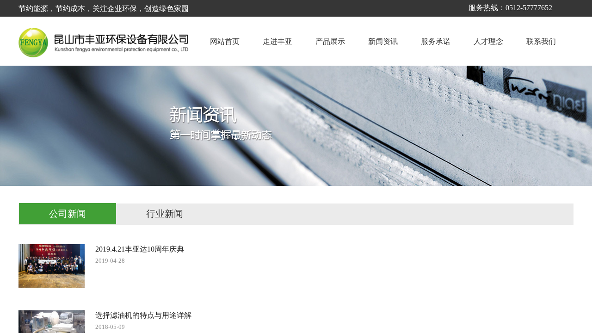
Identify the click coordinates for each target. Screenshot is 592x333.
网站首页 (225, 41)
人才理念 (488, 41)
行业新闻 (164, 214)
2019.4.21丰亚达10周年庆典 (139, 249)
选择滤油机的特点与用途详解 (143, 315)
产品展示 (330, 41)
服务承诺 (435, 41)
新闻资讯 (383, 41)
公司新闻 (67, 214)
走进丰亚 (277, 41)
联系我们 (541, 41)
